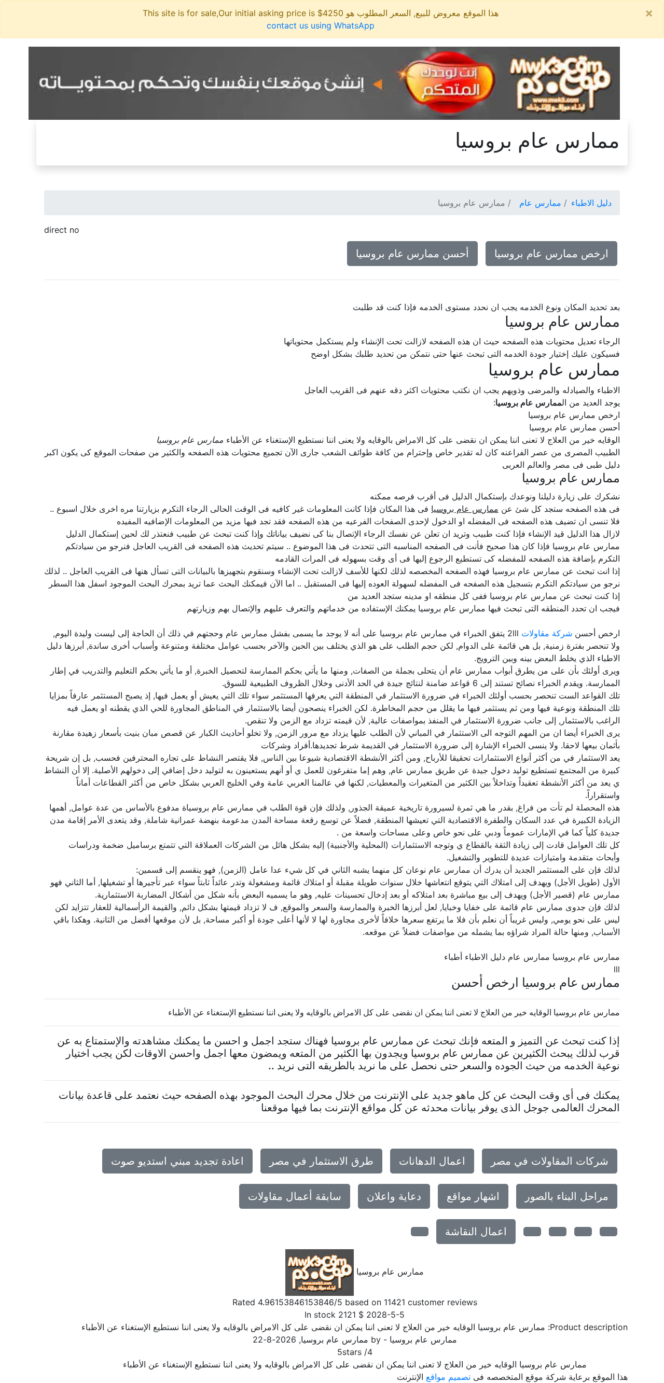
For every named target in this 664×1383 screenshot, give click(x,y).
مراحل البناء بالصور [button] (566, 1196)
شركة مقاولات (546, 633)
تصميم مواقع (448, 1377)
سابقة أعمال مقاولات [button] (294, 1196)
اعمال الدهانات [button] (432, 1161)
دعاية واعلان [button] (394, 1196)
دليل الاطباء (591, 203)
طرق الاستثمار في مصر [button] (321, 1161)
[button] (608, 1231)
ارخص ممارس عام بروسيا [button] (551, 253)
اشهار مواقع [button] (473, 1196)
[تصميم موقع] (324, 82)
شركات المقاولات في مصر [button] (549, 1161)
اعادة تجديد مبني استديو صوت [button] (177, 1161)
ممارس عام (540, 203)
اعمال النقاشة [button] (476, 1231)
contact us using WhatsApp (321, 25)
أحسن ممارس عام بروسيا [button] (412, 253)
